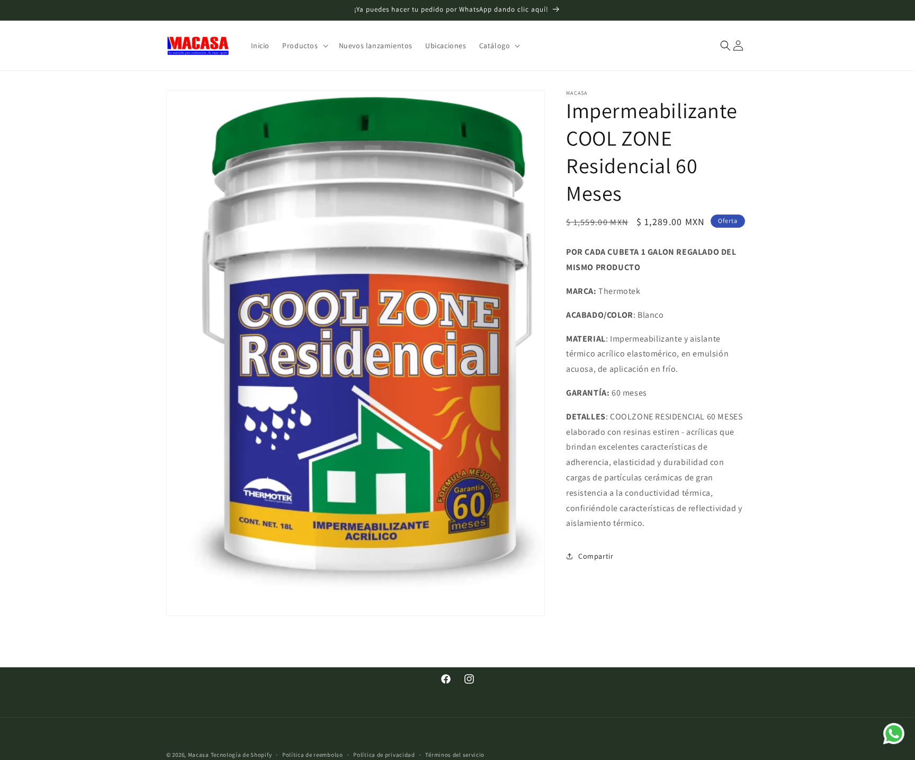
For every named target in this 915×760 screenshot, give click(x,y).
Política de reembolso (312, 754)
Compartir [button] (595, 555)
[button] (304, 45)
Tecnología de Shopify (241, 754)
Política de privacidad (384, 754)
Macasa (198, 754)
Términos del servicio (455, 754)
